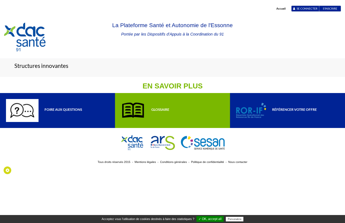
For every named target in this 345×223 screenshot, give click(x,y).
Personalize (234, 219)
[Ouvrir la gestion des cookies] (7, 170)
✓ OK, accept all (210, 219)
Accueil (281, 8)
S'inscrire (330, 8)
